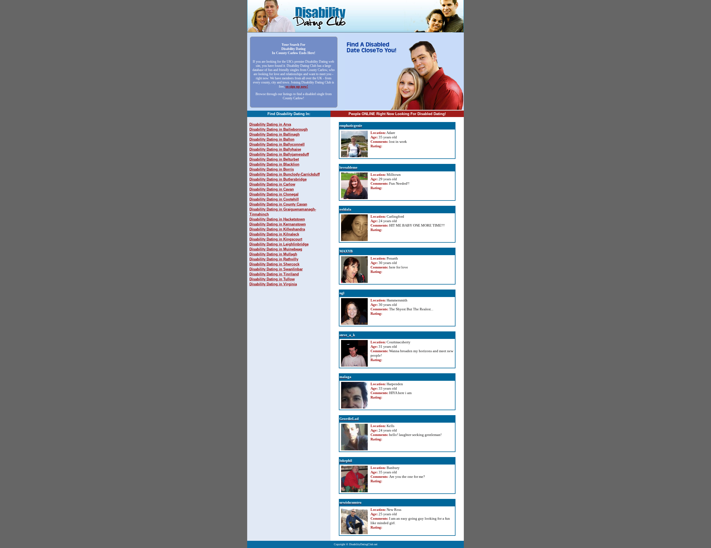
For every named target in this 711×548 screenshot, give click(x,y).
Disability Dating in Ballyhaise (275, 149)
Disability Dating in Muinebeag (275, 249)
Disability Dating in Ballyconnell (277, 144)
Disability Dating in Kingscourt (275, 239)
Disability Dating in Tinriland (274, 274)
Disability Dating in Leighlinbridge (279, 244)
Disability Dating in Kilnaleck (274, 234)
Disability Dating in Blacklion (274, 164)
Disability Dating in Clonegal (274, 194)
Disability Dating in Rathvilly (273, 259)
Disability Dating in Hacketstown (277, 219)
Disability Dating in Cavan (271, 189)
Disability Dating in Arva (270, 124)
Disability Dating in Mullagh (273, 254)
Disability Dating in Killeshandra (277, 229)
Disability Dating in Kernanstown (277, 224)
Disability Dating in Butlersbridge (278, 179)
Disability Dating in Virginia (273, 284)
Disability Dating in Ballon (271, 139)
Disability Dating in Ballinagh (274, 134)
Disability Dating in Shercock (274, 264)
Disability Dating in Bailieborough (278, 129)
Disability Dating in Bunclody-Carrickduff (284, 174)
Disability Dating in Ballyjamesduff (279, 154)
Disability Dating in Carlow (272, 184)
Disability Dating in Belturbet (274, 159)
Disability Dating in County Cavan (278, 204)
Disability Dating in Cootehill (274, 199)
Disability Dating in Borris (271, 169)
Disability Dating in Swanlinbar (276, 269)
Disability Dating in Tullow (272, 279)
